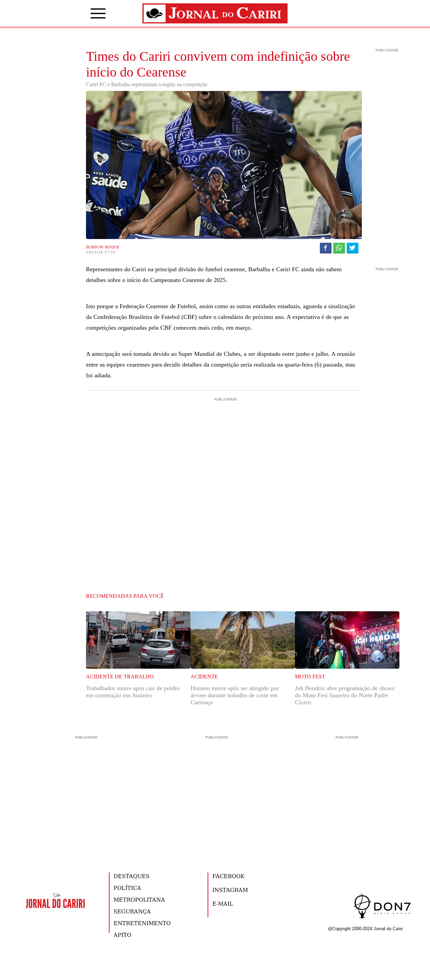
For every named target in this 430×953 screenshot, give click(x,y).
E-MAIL (222, 903)
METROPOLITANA (139, 899)
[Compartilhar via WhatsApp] (339, 248)
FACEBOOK (228, 875)
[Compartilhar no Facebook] (326, 248)
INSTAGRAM (230, 889)
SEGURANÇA (132, 911)
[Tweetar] (352, 248)
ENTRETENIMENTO (142, 922)
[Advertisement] (224, 431)
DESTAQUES (131, 875)
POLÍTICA (127, 887)
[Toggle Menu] (88, 13)
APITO (122, 934)
